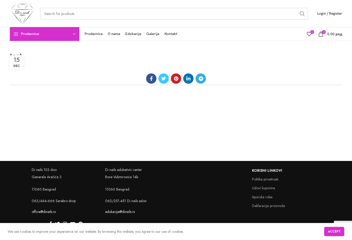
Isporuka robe (262, 197)
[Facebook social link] (151, 78)
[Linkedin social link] (188, 78)
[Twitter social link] (163, 78)
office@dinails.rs (44, 211)
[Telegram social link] (201, 78)
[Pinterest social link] (176, 78)
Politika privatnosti (265, 179)
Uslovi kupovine (263, 188)
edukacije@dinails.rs (120, 211)
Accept (334, 231)
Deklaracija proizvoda (268, 205)
